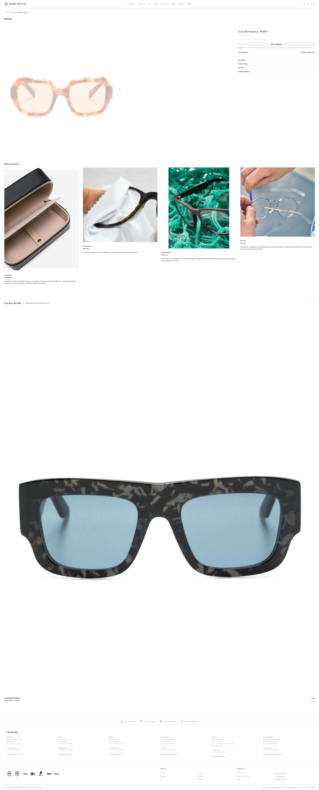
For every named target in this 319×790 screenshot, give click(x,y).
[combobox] (288, 4)
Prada (12, 12)
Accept (313, 786)
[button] (276, 44)
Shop (9, 12)
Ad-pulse (38, 608)
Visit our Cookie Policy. (102, 786)
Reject (303, 786)
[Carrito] (314, 4)
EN (304, 4)
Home (5, 12)
